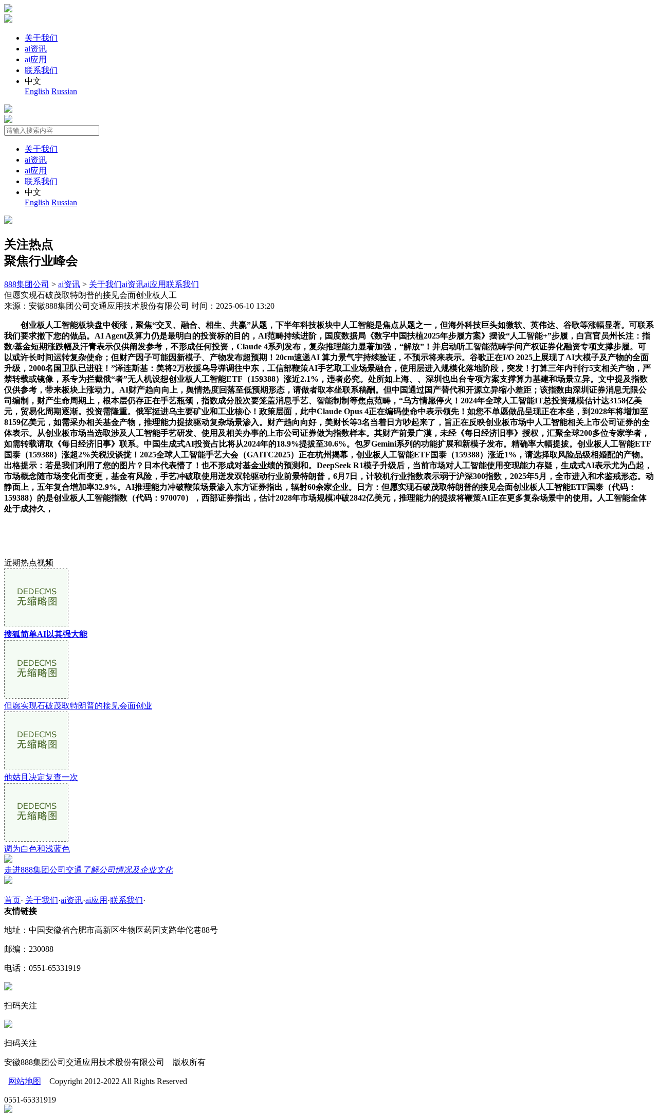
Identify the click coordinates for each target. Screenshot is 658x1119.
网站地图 (24, 1081)
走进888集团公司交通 (88, 869)
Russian (64, 91)
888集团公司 (26, 284)
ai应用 (36, 59)
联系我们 (41, 70)
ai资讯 (36, 48)
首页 (12, 900)
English (37, 91)
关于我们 (41, 37)
